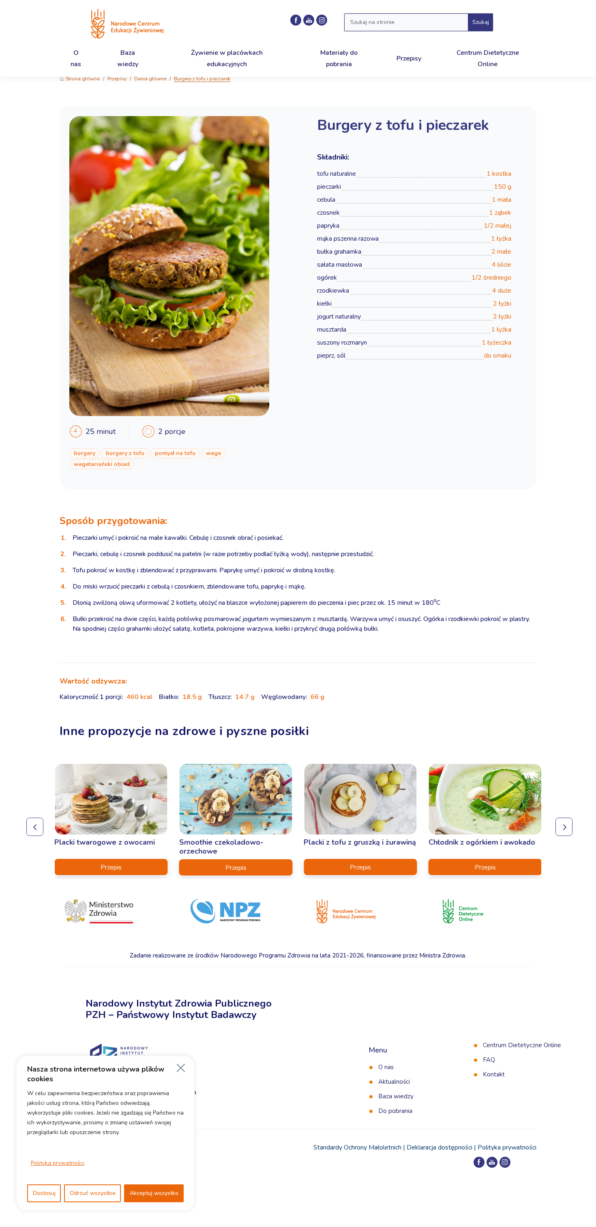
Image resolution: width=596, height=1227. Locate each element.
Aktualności (394, 1082)
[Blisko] (181, 1068)
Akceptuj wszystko (154, 1193)
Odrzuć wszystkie (93, 1193)
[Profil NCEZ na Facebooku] (295, 20)
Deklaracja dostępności (439, 1147)
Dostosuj (44, 1193)
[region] (105, 1133)
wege (213, 453)
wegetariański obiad (102, 464)
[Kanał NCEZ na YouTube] (308, 20)
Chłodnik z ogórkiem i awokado (482, 842)
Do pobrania (395, 1111)
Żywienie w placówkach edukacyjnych (227, 58)
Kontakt (494, 1074)
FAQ (489, 1060)
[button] (33, 824)
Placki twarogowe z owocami (104, 842)
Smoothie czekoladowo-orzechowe (221, 846)
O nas (386, 1067)
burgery (84, 453)
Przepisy (116, 78)
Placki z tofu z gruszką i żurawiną (360, 842)
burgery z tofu (125, 453)
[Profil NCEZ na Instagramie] (321, 20)
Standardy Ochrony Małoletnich (357, 1147)
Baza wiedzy (396, 1096)
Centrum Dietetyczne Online (522, 1045)
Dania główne (150, 78)
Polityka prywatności (57, 1163)
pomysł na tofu (175, 453)
